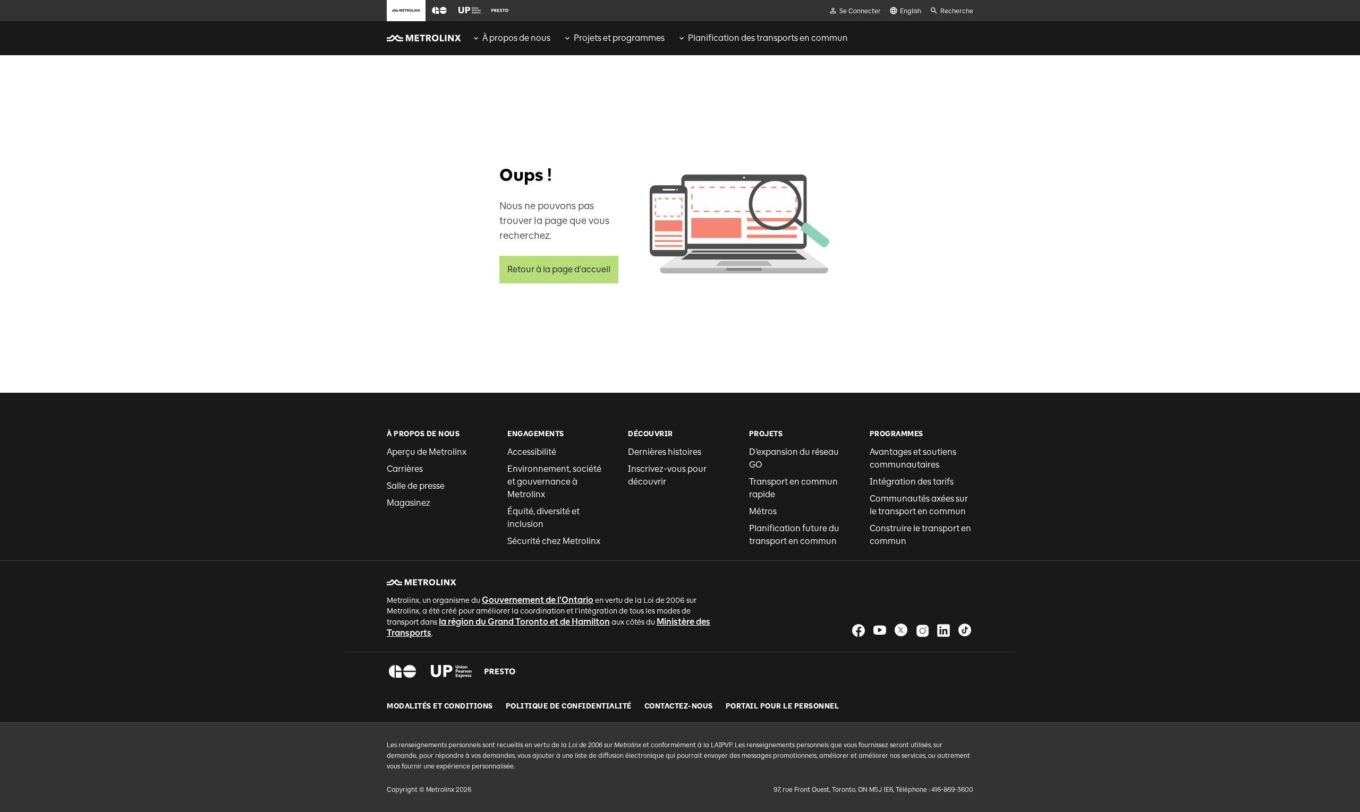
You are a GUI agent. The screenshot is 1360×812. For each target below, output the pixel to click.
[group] (511, 38)
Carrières (405, 469)
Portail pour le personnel (782, 706)
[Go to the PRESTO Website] (500, 10)
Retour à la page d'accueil (558, 269)
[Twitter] (901, 630)
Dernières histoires (664, 452)
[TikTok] (964, 630)
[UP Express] (451, 671)
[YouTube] (879, 630)
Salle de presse (416, 486)
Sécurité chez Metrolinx (553, 541)
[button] (439, 10)
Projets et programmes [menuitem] (619, 38)
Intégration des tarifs (912, 482)
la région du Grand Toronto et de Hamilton (524, 622)
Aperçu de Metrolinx (426, 452)
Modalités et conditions (440, 706)
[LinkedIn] (943, 630)
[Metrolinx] (421, 582)
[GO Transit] (402, 671)
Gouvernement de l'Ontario (537, 600)
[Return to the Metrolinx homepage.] (424, 38)
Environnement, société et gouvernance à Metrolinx (554, 481)
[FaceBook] (858, 630)
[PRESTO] (500, 671)
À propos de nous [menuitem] (516, 38)
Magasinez (408, 503)
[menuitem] (511, 38)
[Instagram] (922, 630)
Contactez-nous (678, 706)
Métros (763, 511)
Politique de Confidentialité (569, 706)
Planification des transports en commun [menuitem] (768, 38)
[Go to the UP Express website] (469, 10)
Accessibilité (531, 452)
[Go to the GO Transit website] (439, 10)
